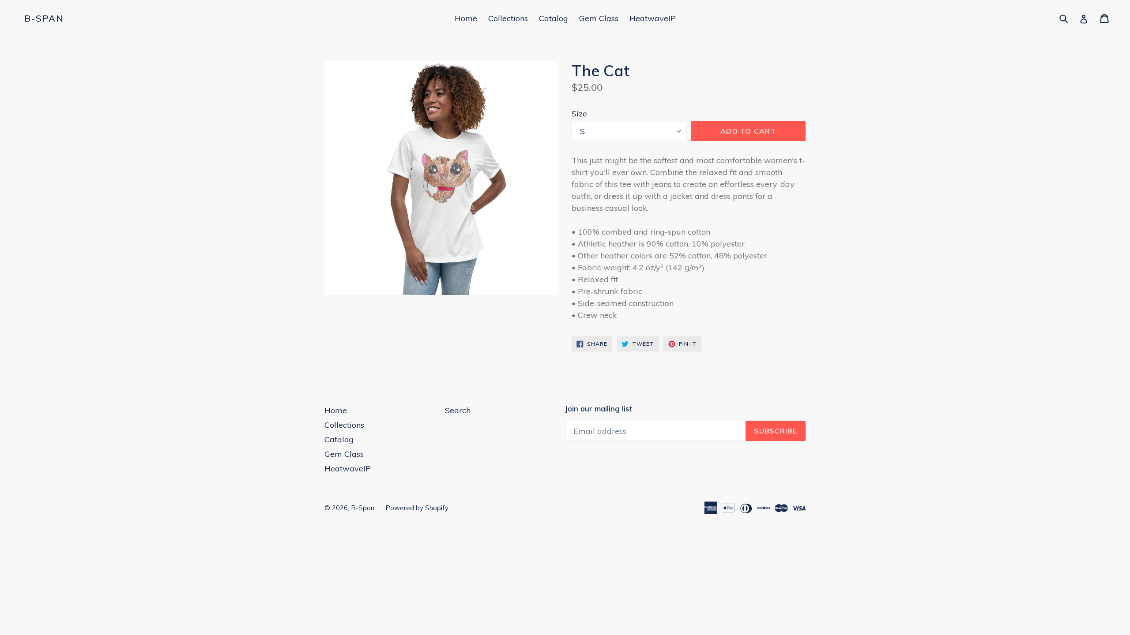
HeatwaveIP (652, 18)
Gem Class (598, 18)
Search (458, 410)
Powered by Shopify (416, 508)
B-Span (44, 18)
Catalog (553, 18)
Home (466, 18)
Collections (508, 18)
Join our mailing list (598, 408)
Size (579, 113)
